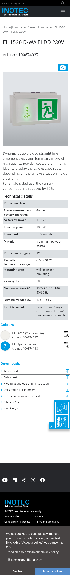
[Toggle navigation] (63, 11)
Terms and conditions (47, 521)
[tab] (63, 67)
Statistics (36, 559)
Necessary (17, 559)
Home (7, 27)
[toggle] (51, 425)
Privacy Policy (17, 3)
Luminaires (19, 27)
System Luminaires (40, 27)
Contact (6, 3)
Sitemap (39, 516)
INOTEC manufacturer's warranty (22, 511)
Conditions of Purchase (17, 521)
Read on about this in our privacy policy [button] (33, 552)
